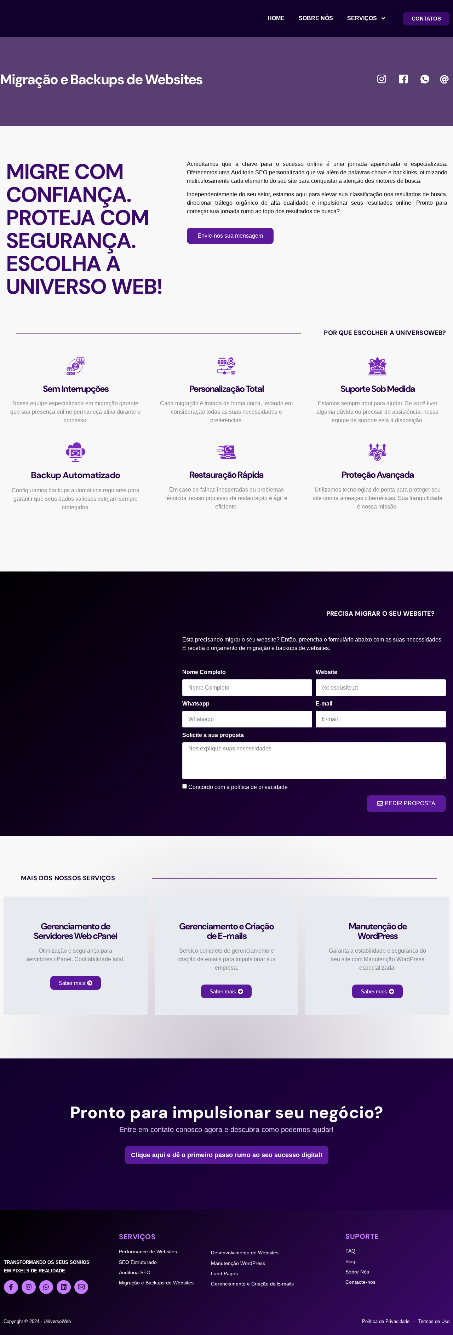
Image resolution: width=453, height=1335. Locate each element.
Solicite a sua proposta (213, 735)
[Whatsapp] (46, 1287)
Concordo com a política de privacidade (238, 787)
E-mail (324, 704)
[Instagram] (29, 1287)
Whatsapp (196, 704)
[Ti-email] (81, 1287)
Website (326, 672)
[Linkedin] (64, 1287)
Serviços (362, 18)
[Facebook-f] (11, 1287)
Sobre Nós (316, 18)
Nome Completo (204, 672)
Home (276, 18)
